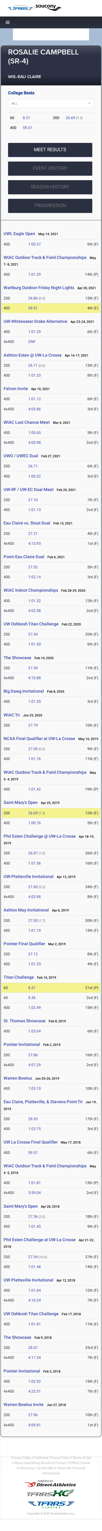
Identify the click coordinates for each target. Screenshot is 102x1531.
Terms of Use (81, 1458)
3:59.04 (34, 1192)
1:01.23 (34, 964)
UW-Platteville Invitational (29, 876)
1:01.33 (34, 375)
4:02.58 (34, 610)
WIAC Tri (12, 714)
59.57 (33, 1152)
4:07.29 (34, 1065)
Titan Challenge (19, 977)
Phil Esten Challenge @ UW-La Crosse (40, 836)
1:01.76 (34, 759)
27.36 (33, 1216)
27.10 (33, 500)
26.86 (33, 298)
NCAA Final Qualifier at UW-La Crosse (39, 738)
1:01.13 (34, 510)
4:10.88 (34, 678)
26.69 (70, 118)
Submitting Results (38, 1463)
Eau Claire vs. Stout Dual (27, 522)
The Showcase (17, 657)
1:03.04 (34, 1031)
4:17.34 (34, 1357)
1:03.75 (34, 1129)
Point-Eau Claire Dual (24, 556)
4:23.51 (34, 1391)
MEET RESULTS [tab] (50, 149)
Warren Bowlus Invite (24, 1404)
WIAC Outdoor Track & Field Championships (45, 257)
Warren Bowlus (18, 1078)
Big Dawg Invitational (24, 691)
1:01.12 (34, 399)
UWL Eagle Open (19, 233)
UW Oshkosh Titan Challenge (31, 623)
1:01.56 (34, 863)
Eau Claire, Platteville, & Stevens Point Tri (43, 1101)
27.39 (33, 668)
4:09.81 (34, 1425)
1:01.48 (34, 1267)
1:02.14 (34, 577)
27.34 (33, 634)
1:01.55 (34, 701)
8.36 (32, 997)
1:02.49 (34, 1007)
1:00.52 (34, 476)
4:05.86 (34, 409)
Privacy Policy (21, 1458)
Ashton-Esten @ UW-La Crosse (33, 355)
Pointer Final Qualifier (24, 943)
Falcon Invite (16, 388)
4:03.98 (34, 896)
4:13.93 (34, 543)
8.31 (26, 118)
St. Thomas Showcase (25, 1020)
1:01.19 (34, 930)
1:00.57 (34, 244)
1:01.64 (34, 1290)
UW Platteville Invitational (28, 1279)
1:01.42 (34, 789)
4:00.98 (34, 442)
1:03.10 (34, 1088)
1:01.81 (34, 1183)
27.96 (33, 1415)
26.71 (33, 365)
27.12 (33, 954)
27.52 (33, 567)
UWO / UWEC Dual (21, 455)
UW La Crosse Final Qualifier (31, 1142)
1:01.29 (34, 274)
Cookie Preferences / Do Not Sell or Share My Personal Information (53, 1468)
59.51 (27, 127)
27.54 (33, 1257)
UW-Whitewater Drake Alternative (35, 321)
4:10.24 (34, 1300)
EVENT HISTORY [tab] (50, 168)
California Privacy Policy (52, 1458)
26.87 (33, 853)
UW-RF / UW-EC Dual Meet (29, 489)
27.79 (33, 725)
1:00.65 (34, 432)
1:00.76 (34, 823)
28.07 (33, 1347)
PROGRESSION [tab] (50, 205)
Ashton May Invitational (26, 909)
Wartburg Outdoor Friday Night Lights (39, 287)
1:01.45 (34, 1226)
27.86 (33, 1055)
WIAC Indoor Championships (31, 590)
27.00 (33, 920)
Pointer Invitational (22, 1044)
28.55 (33, 1119)
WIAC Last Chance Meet (27, 422)
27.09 (33, 749)
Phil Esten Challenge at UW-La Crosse (40, 1239)
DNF (32, 341)
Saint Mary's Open (21, 802)
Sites (17, 1463)
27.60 (33, 887)
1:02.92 (34, 1381)
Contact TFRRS (66, 1463)
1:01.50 (34, 644)
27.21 (33, 533)
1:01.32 (34, 601)
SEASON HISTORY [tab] (50, 187)
